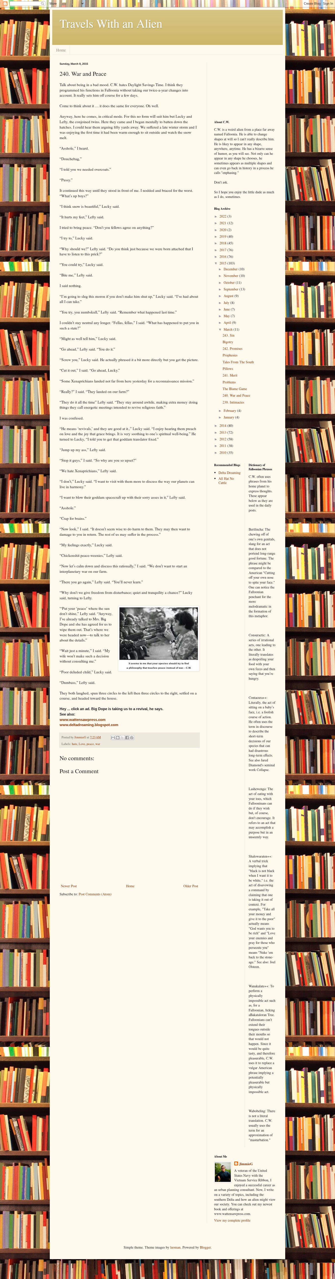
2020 (223, 229)
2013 (223, 432)
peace (90, 744)
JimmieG (246, 1164)
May (227, 315)
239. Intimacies (233, 402)
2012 (223, 439)
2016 (223, 256)
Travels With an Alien (111, 23)
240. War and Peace (236, 395)
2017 (223, 250)
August (229, 295)
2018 (223, 243)
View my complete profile (232, 1220)
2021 (223, 223)
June (227, 309)
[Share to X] (122, 737)
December (231, 269)
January (229, 417)
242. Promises (232, 348)
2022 (223, 216)
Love (82, 744)
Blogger (205, 1247)
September (231, 289)
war (97, 744)
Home (61, 49)
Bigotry (228, 341)
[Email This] (113, 737)
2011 (223, 445)
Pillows (228, 368)
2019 (223, 236)
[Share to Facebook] (127, 737)
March (228, 329)
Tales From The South (238, 362)
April (228, 322)
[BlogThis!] (117, 737)
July (227, 302)
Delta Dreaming (230, 472)
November (231, 275)
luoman (175, 1247)
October (230, 282)
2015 (223, 263)
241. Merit (230, 375)
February (230, 410)
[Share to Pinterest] (131, 737)
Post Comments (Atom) (95, 894)
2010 (223, 452)
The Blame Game (235, 388)
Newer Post (69, 886)
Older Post (190, 886)
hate (74, 744)
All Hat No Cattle (226, 480)
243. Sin (228, 335)
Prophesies (230, 355)
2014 (223, 425)
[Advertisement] (238, 86)
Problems (229, 382)
